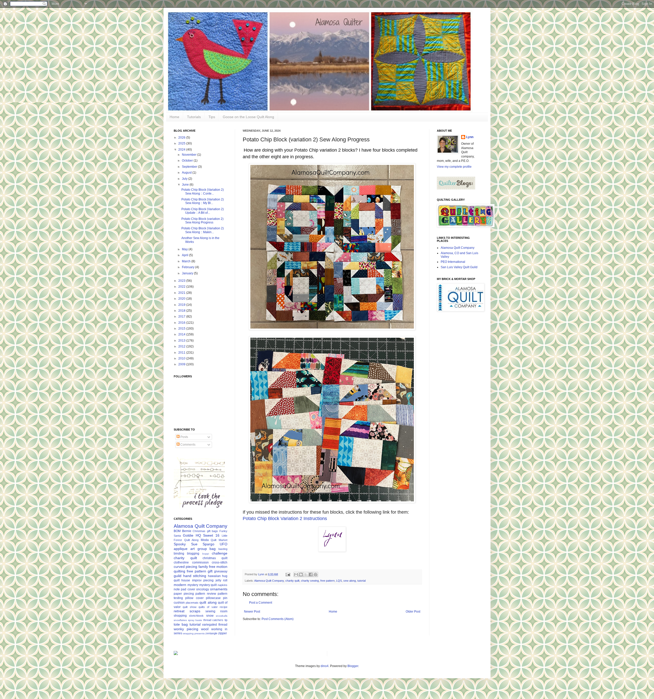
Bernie (186, 531)
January (188, 273)
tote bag (181, 624)
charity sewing (310, 580)
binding (179, 553)
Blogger (352, 666)
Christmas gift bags (205, 531)
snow (210, 615)
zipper (222, 633)
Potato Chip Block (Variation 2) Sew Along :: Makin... (202, 230)
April (185, 255)
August (187, 172)
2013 (182, 340)
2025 (182, 143)
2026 (182, 137)
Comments (187, 444)
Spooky (180, 544)
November (189, 154)
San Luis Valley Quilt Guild (459, 267)
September (190, 166)
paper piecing (184, 593)
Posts (184, 437)
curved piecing (185, 567)
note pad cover (184, 589)
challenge (219, 553)
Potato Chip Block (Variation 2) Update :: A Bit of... (202, 211)
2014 (182, 334)
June (186, 184)
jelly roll (221, 580)
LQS (339, 580)
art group (198, 549)
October (188, 160)
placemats (192, 602)
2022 (182, 286)
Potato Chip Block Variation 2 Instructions (285, 518)
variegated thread (214, 624)
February (188, 267)
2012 (182, 346)
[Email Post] (287, 574)
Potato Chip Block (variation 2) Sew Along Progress (202, 220)
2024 (182, 149)
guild (177, 576)
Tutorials (194, 117)
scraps (195, 611)
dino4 (325, 666)
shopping (180, 615)
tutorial (361, 580)
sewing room (216, 611)
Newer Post (252, 611)
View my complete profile (454, 166)
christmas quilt (215, 558)
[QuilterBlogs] (456, 188)
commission (200, 562)
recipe (223, 606)
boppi (205, 553)
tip (226, 620)
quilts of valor (208, 606)
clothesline (181, 562)
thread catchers (213, 620)
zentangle (211, 633)
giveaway (220, 571)
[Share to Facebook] (310, 574)
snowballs (221, 615)
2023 (182, 281)
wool (204, 629)
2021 (182, 293)
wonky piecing (186, 629)
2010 (182, 358)
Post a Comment (260, 602)
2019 (182, 305)
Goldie (188, 535)
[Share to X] (305, 574)
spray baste (195, 620)
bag (212, 549)
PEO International (453, 262)
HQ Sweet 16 (208, 535)
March (186, 261)
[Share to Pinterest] (315, 574)
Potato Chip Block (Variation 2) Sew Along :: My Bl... (202, 201)
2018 (182, 310)
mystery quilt (208, 585)
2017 (182, 316)
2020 (182, 298)
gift (210, 571)
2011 (182, 352)
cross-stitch (219, 562)
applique (181, 549)
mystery (193, 585)
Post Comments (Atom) (278, 619)
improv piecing (203, 580)
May (185, 249)
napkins (222, 585)
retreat (179, 611)
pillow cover (194, 598)
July (185, 179)
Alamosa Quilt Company (269, 580)
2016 (182, 322)
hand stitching (194, 576)
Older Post (413, 611)
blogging (193, 553)
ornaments (218, 589)
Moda (205, 540)
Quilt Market (219, 540)
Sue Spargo (203, 544)
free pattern (327, 580)
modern (180, 585)
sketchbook (196, 615)
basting (222, 548)
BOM (177, 531)
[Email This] (296, 574)
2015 (182, 328)
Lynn (469, 137)
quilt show (189, 606)
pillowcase (213, 598)
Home (174, 117)
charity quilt (292, 580)
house (185, 580)
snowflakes (180, 620)
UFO (223, 544)
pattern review (205, 593)
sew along (349, 580)
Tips (211, 117)
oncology (202, 589)
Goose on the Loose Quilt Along (248, 117)
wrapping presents (194, 633)
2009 (182, 364)
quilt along (208, 602)
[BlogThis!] (300, 574)
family (203, 567)
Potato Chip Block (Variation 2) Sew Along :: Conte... (202, 191)
